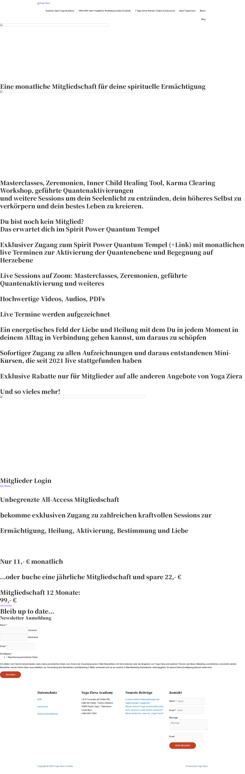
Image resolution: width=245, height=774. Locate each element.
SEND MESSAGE (182, 745)
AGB (39, 699)
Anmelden (10, 674)
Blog (203, 19)
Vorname (32, 630)
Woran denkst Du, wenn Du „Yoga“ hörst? (144, 713)
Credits (69, 766)
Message (173, 717)
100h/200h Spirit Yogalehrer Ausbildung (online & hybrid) (104, 10)
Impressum (42, 706)
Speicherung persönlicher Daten (23, 657)
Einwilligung (6, 654)
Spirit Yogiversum (187, 10)
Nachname (33, 637)
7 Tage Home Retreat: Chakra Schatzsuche (155, 10)
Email (3, 646)
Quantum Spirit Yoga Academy (60, 10)
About (202, 10)
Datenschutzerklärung (47, 714)
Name (3, 625)
